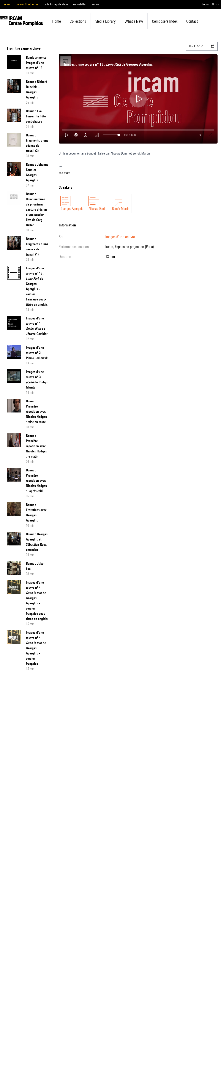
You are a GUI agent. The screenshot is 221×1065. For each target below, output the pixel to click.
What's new (134, 21)
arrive (95, 4)
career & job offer (27, 4)
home (56, 21)
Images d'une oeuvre (120, 236)
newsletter (80, 4)
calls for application (56, 4)
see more (64, 173)
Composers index (164, 21)
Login (205, 4)
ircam (7, 4)
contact (192, 21)
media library (105, 21)
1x (200, 134)
